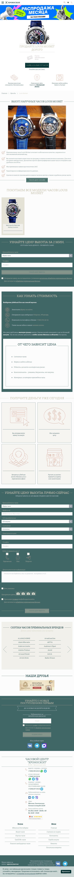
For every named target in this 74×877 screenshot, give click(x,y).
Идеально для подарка (20, 828)
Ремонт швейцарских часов (20, 843)
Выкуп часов (20, 832)
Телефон (6, 261)
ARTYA (50, 642)
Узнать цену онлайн (37, 180)
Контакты (53, 836)
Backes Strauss (50, 658)
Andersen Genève (24, 646)
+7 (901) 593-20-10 (42, 320)
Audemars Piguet (50, 646)
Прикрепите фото (8, 594)
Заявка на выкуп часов (37, 65)
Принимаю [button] (66, 871)
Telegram (36, 315)
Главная (4, 93)
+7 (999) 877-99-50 (34, 789)
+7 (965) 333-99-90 (34, 776)
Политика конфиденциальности (41, 863)
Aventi (50, 650)
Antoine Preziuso (24, 650)
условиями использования (26, 873)
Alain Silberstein (24, 642)
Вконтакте (29, 745)
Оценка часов (20, 836)
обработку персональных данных (28, 281)
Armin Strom (24, 658)
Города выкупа (53, 840)
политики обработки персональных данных (56, 278)
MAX (44, 745)
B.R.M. (50, 654)
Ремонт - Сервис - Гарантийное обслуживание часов (36, 784)
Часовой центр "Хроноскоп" (37, 762)
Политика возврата (53, 847)
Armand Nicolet (24, 654)
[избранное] (68, 3)
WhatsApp (44, 315)
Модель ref (6, 510)
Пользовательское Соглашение (41, 861)
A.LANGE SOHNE (24, 638)
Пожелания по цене (9, 533)
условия (15, 599)
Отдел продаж (33, 774)
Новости (53, 843)
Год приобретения (9, 518)
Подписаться (37, 734)
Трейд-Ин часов (20, 840)
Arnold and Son (50, 638)
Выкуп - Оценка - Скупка (37, 768)
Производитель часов (10, 252)
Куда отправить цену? (11, 551)
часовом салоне (38, 325)
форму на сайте (26, 309)
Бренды (13, 93)
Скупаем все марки (54, 832)
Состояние (7, 526)
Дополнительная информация (14, 570)
